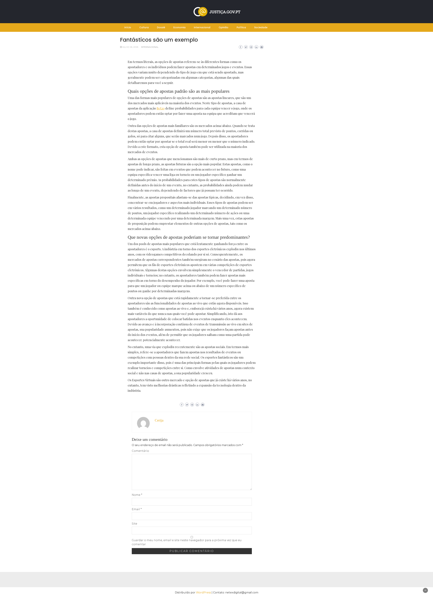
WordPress (203, 592)
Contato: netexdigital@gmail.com (235, 592)
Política (241, 27)
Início (127, 27)
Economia (179, 27)
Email (137, 509)
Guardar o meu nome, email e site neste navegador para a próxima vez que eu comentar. (187, 542)
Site (134, 523)
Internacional (202, 27)
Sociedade (260, 27)
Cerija (159, 420)
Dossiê (161, 27)
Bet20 (161, 108)
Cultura (144, 27)
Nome (137, 494)
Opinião (223, 27)
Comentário (140, 450)
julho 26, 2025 (130, 47)
